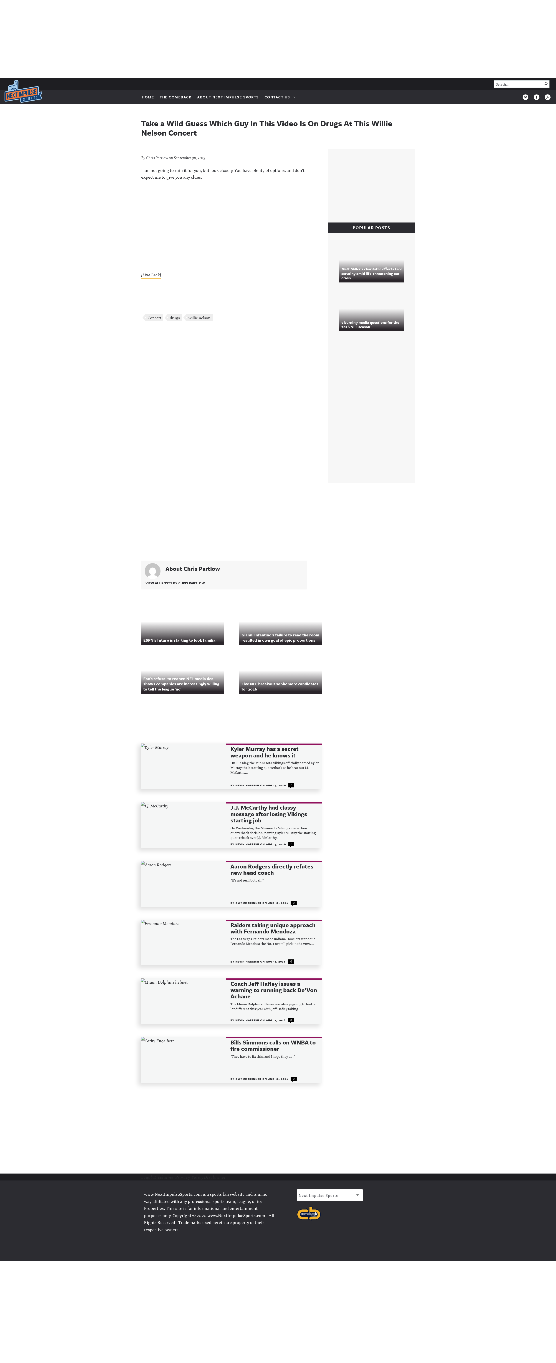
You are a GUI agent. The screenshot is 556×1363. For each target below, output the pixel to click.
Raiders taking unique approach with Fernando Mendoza (273, 928)
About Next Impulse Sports (228, 97)
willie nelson (199, 317)
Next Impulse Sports (318, 1195)
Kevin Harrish (247, 785)
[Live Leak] (151, 274)
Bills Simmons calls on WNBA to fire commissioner (273, 1045)
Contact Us (277, 97)
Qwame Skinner (248, 903)
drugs (175, 317)
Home (148, 97)
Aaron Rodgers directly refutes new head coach (271, 869)
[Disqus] (231, 382)
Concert (154, 317)
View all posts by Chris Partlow (175, 583)
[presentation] (183, 766)
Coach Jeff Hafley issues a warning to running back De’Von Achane (273, 990)
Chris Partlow (157, 157)
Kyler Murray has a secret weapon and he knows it (264, 752)
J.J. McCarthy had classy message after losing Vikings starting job (268, 813)
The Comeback (176, 97)
